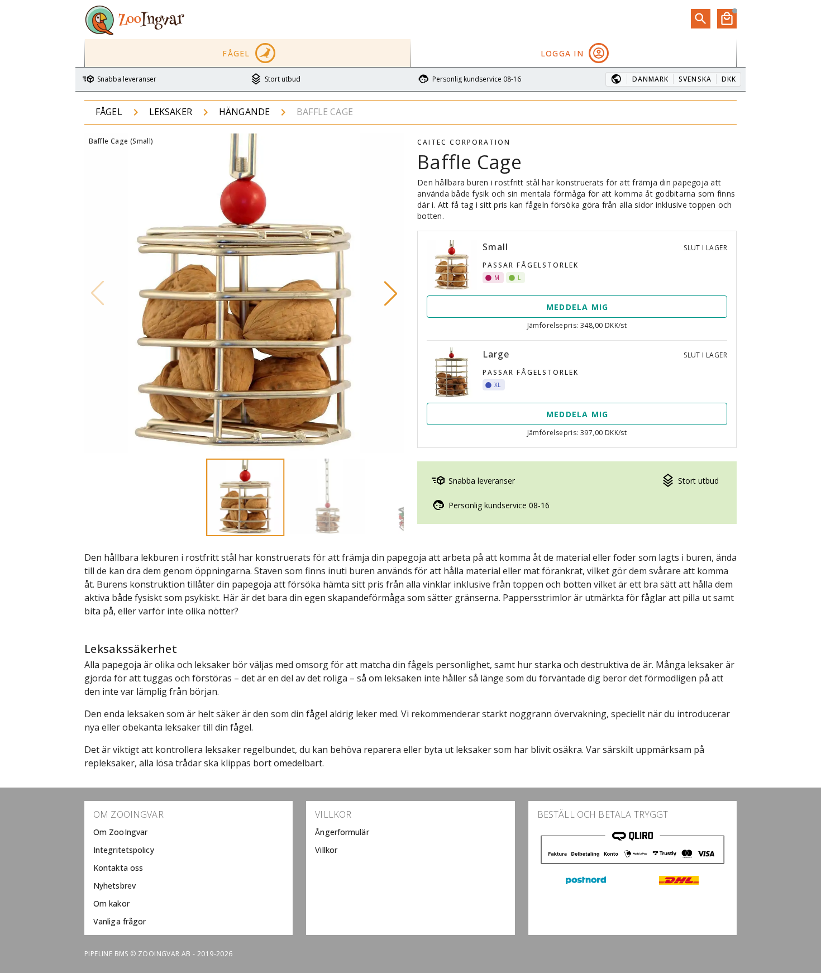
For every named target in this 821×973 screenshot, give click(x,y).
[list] (188, 868)
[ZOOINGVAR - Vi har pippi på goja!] (134, 19)
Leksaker (170, 112)
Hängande (244, 112)
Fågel (109, 112)
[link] (188, 832)
